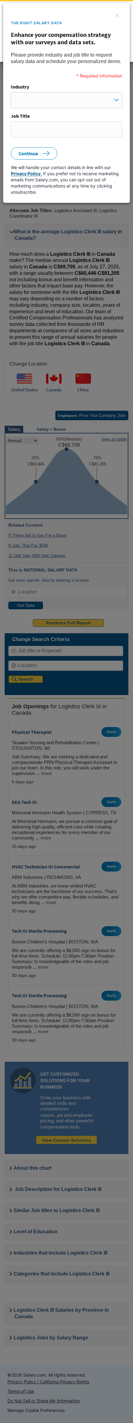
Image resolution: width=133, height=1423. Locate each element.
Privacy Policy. (26, 173)
